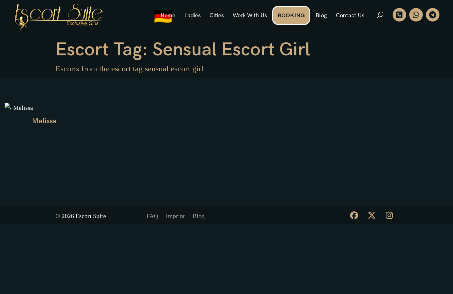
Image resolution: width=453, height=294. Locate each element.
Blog (321, 15)
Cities (217, 15)
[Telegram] (432, 15)
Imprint (175, 216)
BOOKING (291, 15)
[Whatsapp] (416, 15)
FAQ (152, 216)
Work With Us (250, 15)
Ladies (192, 15)
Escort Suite (91, 216)
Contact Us (350, 15)
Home (168, 15)
